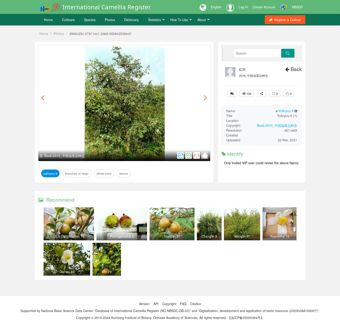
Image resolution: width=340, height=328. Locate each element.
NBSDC (297, 7)
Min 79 (107, 271)
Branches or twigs (76, 50)
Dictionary (131, 19)
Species (90, 19)
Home (48, 19)
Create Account (264, 7)
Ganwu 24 (66, 271)
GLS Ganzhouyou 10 (68, 236)
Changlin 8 (209, 236)
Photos (110, 19)
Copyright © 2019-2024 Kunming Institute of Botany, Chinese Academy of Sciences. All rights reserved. (151, 317)
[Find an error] (232, 93)
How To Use (179, 19)
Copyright (169, 303)
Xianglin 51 (172, 236)
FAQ (183, 303)
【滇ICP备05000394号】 (246, 317)
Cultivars (68, 19)
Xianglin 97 (242, 236)
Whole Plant (104, 50)
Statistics (154, 19)
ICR (242, 69)
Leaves (122, 50)
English (216, 7)
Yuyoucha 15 (279, 236)
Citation (195, 303)
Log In (243, 7)
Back (295, 68)
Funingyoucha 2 (122, 236)
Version (144, 303)
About (201, 19)
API (155, 303)
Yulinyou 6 (50, 50)
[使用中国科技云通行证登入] (284, 7)
